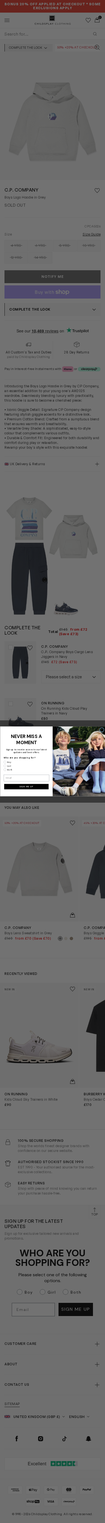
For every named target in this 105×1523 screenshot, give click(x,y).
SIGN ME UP (26, 786)
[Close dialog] (102, 730)
